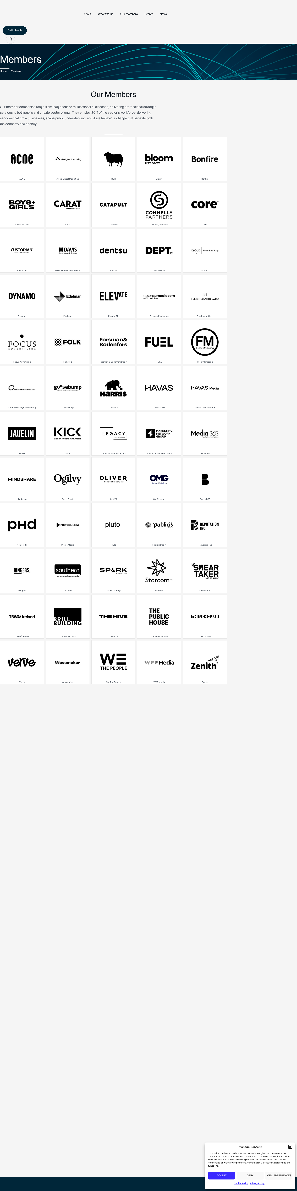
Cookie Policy (241, 1183)
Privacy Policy (257, 1183)
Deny (250, 1175)
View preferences (279, 1175)
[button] (290, 1147)
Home (3, 71)
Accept (222, 1175)
